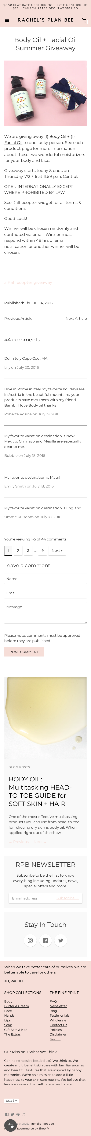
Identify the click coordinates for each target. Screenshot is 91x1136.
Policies (56, 1030)
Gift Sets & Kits (15, 1030)
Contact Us (58, 1025)
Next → (40, 842)
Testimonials (59, 1015)
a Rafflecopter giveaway (28, 282)
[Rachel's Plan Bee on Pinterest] (18, 1114)
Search (55, 1039)
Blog (53, 1011)
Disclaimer (58, 1034)
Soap (8, 1025)
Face (8, 1011)
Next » (57, 550)
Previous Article (18, 318)
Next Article (76, 318)
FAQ (53, 1001)
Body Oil (57, 136)
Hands (9, 1015)
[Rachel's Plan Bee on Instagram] (23, 1114)
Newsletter (58, 1006)
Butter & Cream (16, 1006)
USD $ (10, 1100)
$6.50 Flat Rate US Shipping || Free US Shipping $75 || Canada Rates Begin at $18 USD (45, 6)
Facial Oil (13, 142)
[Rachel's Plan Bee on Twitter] (12, 1114)
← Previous (19, 842)
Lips (7, 1020)
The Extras (12, 1034)
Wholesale (58, 1020)
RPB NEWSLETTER (45, 864)
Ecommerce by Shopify (33, 1128)
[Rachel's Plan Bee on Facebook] (7, 1114)
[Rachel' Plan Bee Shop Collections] (45, 126)
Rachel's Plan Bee (41, 1123)
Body (8, 1001)
